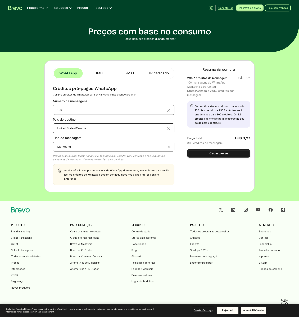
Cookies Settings (203, 310)
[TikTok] (283, 210)
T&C (104, 159)
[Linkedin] (233, 210)
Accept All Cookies (253, 310)
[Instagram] (246, 210)
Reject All (227, 310)
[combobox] (113, 110)
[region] (149, 310)
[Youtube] (258, 210)
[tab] (98, 73)
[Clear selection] (168, 110)
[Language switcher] (211, 8)
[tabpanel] (68, 73)
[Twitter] (221, 210)
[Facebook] (270, 210)
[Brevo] (15, 8)
